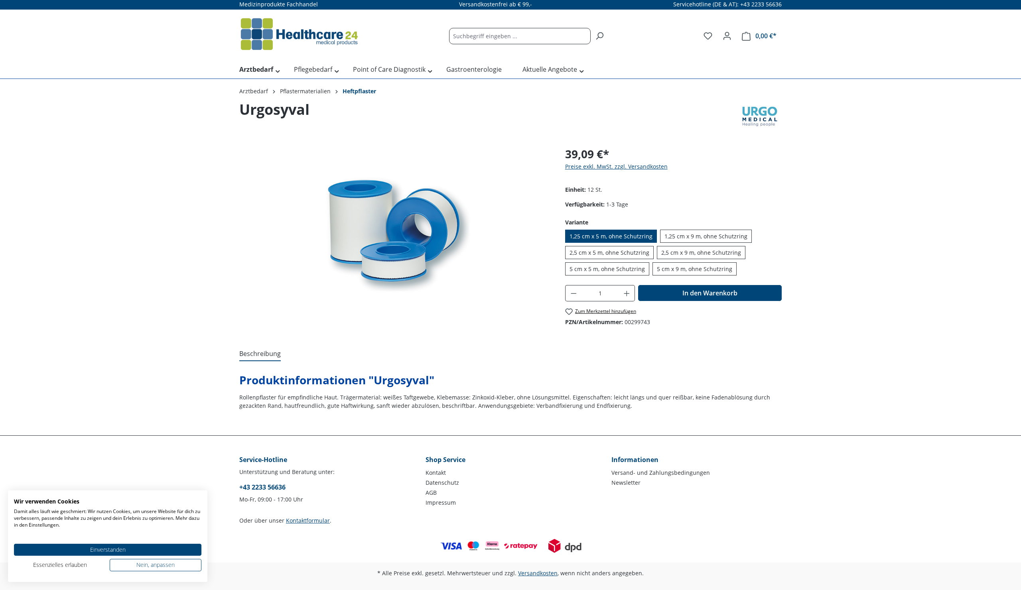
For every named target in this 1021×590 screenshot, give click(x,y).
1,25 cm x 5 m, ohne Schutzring (611, 236)
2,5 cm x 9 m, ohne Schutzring (701, 252)
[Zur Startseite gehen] (299, 34)
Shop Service (445, 459)
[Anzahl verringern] (573, 293)
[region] (394, 231)
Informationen (634, 459)
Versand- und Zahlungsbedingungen (660, 472)
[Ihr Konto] (727, 36)
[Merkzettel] (707, 36)
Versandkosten (538, 573)
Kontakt (436, 472)
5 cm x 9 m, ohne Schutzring (694, 269)
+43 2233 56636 (262, 487)
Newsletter (626, 482)
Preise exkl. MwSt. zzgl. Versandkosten (616, 166)
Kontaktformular (308, 520)
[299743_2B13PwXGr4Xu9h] (394, 231)
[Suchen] (599, 36)
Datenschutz (442, 482)
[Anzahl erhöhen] (627, 293)
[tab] (260, 354)
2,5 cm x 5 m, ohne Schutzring (609, 252)
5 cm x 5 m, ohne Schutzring (607, 269)
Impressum (441, 502)
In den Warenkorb (709, 293)
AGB (431, 492)
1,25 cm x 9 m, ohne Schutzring (705, 236)
